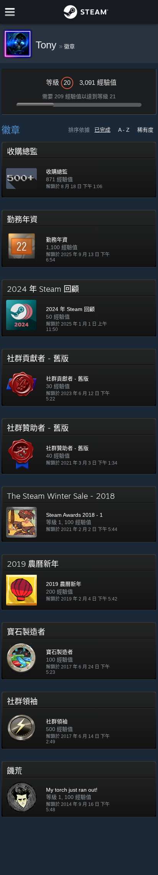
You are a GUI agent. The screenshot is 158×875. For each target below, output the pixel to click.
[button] (79, 170)
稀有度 (145, 130)
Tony (47, 45)
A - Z (124, 130)
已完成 (102, 130)
